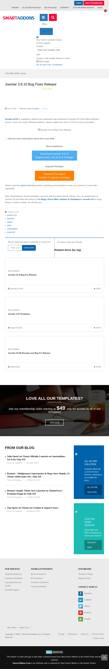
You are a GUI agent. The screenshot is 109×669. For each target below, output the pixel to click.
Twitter (87, 606)
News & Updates (33, 108)
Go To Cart (41, 64)
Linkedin (87, 600)
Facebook (88, 593)
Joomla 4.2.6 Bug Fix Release (22, 275)
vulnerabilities (12, 229)
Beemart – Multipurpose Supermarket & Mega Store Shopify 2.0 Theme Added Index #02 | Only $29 (38, 475)
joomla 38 (11, 232)
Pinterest (87, 612)
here (52, 138)
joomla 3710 (12, 215)
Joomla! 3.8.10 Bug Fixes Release (30, 84)
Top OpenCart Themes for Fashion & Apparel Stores (32, 508)
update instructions (28, 185)
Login (78, 3)
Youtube (87, 619)
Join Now (54, 422)
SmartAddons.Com (22, 663)
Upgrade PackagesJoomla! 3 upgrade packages (54, 176)
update (9, 222)
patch (9, 225)
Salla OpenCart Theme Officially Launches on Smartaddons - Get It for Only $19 (36, 458)
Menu (44, 24)
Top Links (46, 31)
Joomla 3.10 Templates (19, 314)
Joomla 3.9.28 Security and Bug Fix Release (29, 353)
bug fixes (10, 219)
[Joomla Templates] (18, 18)
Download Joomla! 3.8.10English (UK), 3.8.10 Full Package (54, 156)
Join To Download (93, 3)
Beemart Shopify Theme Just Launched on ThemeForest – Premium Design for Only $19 (35, 492)
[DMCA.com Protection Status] (54, 652)
